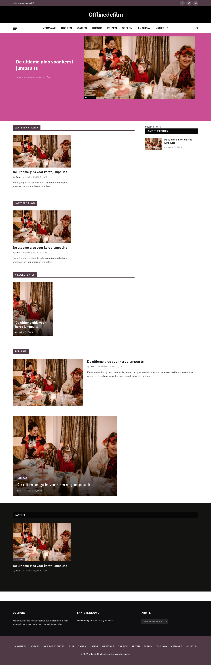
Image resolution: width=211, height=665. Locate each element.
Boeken (66, 28)
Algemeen (20, 646)
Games (82, 28)
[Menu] (15, 28)
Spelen (127, 28)
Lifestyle (90, 97)
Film (71, 646)
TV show (144, 28)
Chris (21, 77)
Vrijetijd (162, 28)
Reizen (112, 28)
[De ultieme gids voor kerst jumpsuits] (139, 67)
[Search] (196, 28)
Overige (123, 646)
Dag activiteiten (54, 646)
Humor (97, 28)
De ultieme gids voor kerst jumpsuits (44, 65)
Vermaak (49, 28)
